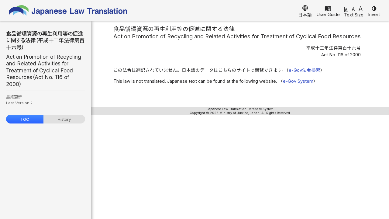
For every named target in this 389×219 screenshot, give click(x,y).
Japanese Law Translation (68, 10)
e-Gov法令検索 (304, 70)
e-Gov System (298, 81)
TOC (24, 119)
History (64, 119)
